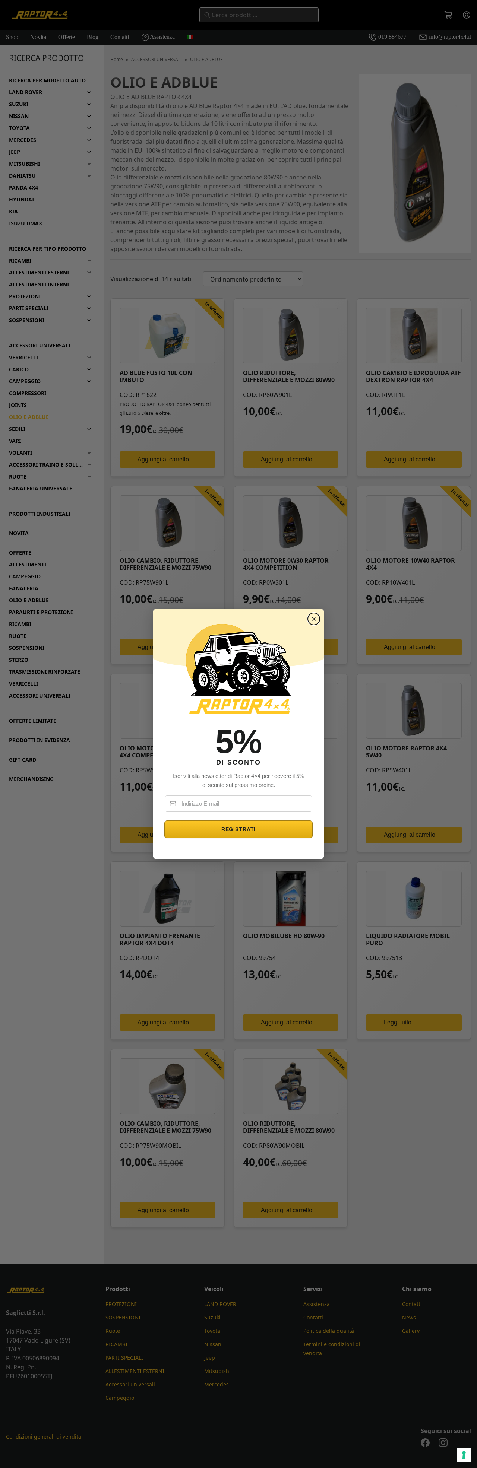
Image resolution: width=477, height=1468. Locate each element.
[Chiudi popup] (314, 619)
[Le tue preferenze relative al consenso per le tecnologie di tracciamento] (464, 1455)
